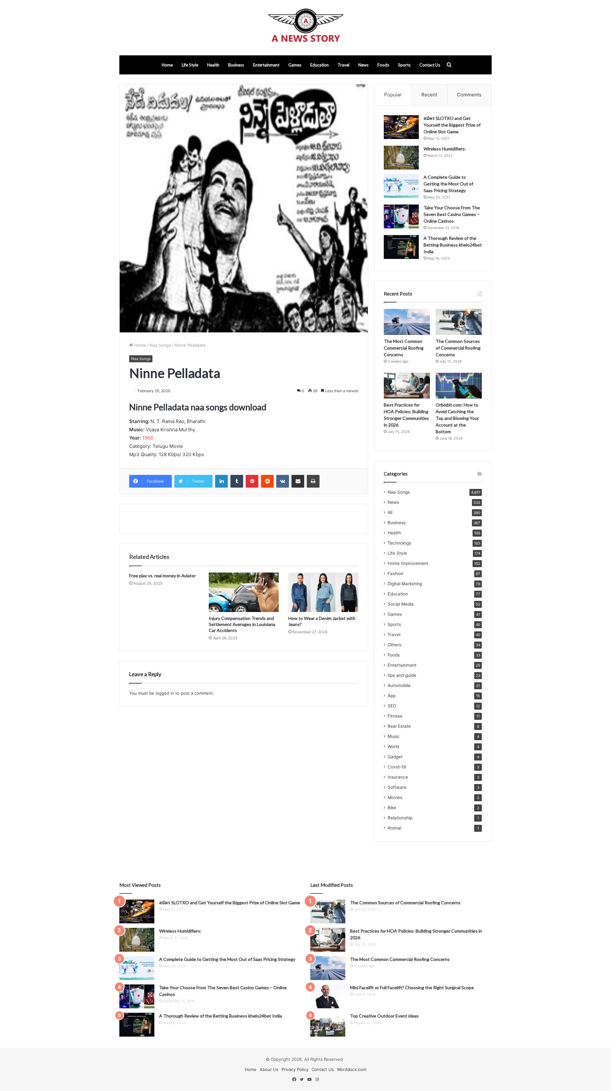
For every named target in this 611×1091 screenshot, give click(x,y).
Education (319, 64)
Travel (343, 64)
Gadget (395, 756)
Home (167, 64)
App (392, 695)
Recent (429, 95)
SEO (392, 705)
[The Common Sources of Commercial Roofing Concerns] (459, 322)
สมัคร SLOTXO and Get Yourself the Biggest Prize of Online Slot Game (452, 124)
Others (394, 644)
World (393, 746)
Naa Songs (160, 345)
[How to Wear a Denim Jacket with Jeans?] (323, 592)
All (390, 512)
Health (213, 64)
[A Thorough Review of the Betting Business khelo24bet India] (401, 247)
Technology (399, 543)
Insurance (398, 777)
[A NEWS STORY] (305, 27)
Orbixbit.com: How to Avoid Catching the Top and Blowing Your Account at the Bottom (457, 418)
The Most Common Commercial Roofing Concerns (404, 347)
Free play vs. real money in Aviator (162, 575)
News (363, 64)
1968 (147, 438)
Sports (404, 64)
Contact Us (429, 64)
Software (397, 787)
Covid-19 (397, 766)
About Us (269, 1069)
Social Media (401, 604)
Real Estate (399, 726)
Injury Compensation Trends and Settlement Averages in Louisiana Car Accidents (242, 624)
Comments (469, 95)
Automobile (399, 685)
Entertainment (266, 64)
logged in (165, 693)
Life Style (190, 64)
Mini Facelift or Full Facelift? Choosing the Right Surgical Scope (412, 987)
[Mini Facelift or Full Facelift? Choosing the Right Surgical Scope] (327, 996)
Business (236, 64)
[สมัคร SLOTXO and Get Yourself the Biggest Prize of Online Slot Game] (401, 127)
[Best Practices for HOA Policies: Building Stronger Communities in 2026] (407, 386)
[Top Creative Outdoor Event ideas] (327, 1025)
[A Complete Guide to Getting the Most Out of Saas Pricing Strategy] (401, 186)
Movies (395, 797)
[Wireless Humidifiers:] (401, 158)
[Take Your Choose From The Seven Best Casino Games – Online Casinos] (401, 216)
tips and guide (402, 675)
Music (394, 736)
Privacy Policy (295, 1069)
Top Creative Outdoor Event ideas (384, 1015)
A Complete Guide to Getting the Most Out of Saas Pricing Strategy (448, 183)
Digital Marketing (405, 583)
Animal (394, 827)
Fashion (396, 573)
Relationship (400, 817)
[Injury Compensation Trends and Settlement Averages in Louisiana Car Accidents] (244, 592)
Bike (392, 807)
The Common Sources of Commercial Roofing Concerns (458, 347)
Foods (383, 64)
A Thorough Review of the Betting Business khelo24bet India (453, 244)
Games (294, 64)
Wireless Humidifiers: (445, 148)
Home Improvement (408, 563)
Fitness (395, 716)
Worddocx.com (351, 1069)
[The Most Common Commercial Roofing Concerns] (407, 322)
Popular (393, 95)
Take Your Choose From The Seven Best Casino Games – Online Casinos (452, 214)
